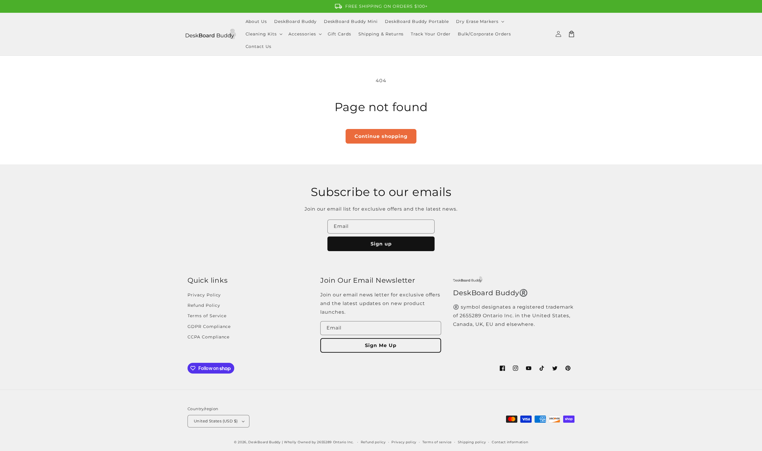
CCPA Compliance (208, 337)
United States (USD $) (216, 421)
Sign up (381, 244)
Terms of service (437, 442)
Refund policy (373, 442)
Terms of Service (207, 315)
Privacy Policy (204, 295)
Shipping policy (472, 442)
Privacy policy (403, 442)
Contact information (510, 442)
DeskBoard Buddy (264, 442)
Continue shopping (381, 136)
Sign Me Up (380, 345)
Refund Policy (204, 305)
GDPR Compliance (209, 326)
